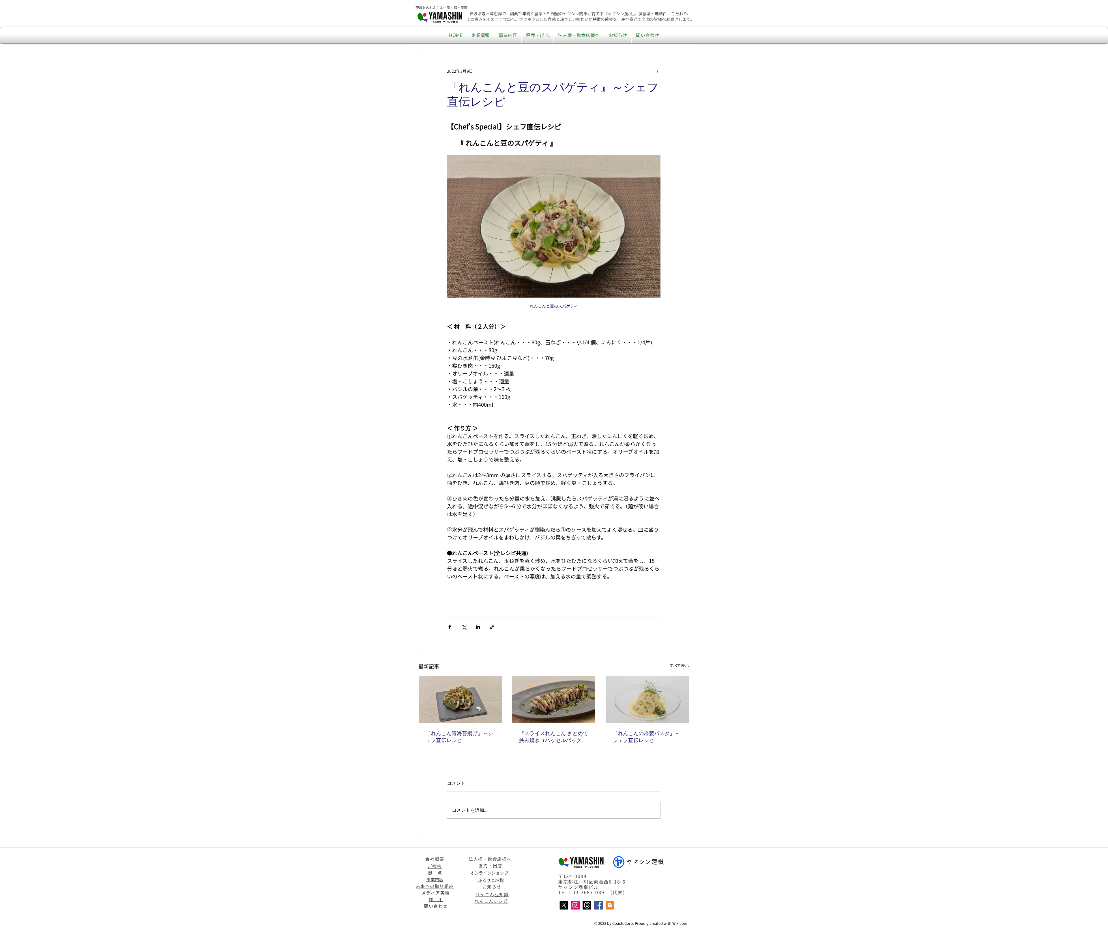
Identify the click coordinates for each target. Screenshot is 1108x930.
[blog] (610, 905)
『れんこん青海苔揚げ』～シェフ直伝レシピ (459, 737)
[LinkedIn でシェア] (478, 627)
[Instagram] (575, 905)
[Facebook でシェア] (449, 627)
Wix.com (679, 923)
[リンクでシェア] (492, 627)
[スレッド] (587, 905)
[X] (563, 905)
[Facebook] (598, 905)
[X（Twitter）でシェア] (464, 627)
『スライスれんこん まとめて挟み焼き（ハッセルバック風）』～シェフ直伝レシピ (553, 737)
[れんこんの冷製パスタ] (647, 699)
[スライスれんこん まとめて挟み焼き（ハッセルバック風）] (553, 699)
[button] (480, 35)
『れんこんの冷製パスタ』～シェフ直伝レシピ (646, 737)
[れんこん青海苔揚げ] (460, 699)
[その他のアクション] (657, 71)
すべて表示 (679, 665)
